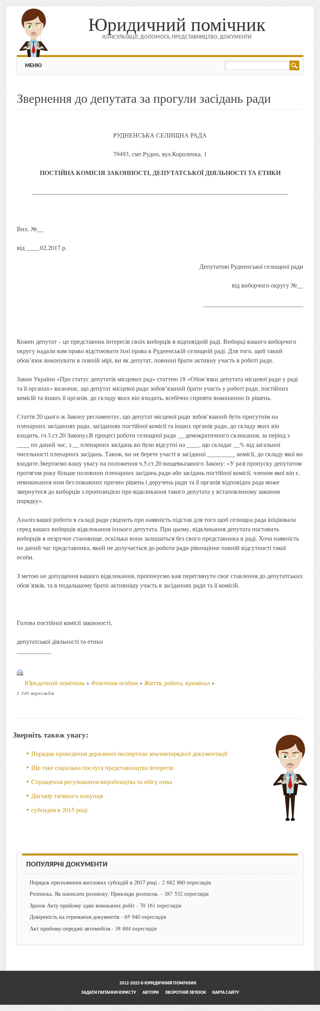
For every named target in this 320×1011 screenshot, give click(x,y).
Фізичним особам (114, 683)
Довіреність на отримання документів (74, 916)
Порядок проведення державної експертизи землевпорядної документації (129, 753)
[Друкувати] (20, 683)
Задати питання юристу (108, 993)
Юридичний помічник (176, 23)
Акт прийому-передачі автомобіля (70, 928)
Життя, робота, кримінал (177, 683)
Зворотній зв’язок (185, 993)
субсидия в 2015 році (59, 810)
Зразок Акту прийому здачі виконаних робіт (82, 905)
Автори (150, 993)
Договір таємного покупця (67, 795)
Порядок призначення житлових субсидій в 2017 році (93, 882)
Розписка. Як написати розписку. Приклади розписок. (94, 893)
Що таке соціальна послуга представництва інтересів (102, 767)
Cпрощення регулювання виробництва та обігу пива (101, 781)
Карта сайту (225, 993)
